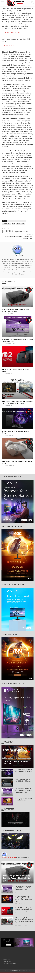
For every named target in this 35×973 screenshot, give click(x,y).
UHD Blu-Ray (20, 223)
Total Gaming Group (11, 970)
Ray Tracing (6, 223)
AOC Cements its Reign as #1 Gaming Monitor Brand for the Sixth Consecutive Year (23, 898)
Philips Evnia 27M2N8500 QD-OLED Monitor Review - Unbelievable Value (23, 790)
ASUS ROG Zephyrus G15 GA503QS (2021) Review (23, 780)
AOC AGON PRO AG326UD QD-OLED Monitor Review (23, 770)
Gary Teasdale (17, 256)
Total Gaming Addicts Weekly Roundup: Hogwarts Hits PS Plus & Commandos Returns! (17, 402)
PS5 (24, 221)
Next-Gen (18, 221)
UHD (13, 223)
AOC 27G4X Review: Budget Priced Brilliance (24, 799)
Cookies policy (7, 959)
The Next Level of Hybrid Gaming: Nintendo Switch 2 (24, 908)
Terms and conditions (9, 963)
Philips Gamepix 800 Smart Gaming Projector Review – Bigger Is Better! (16, 310)
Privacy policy (7, 961)
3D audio (10, 221)
